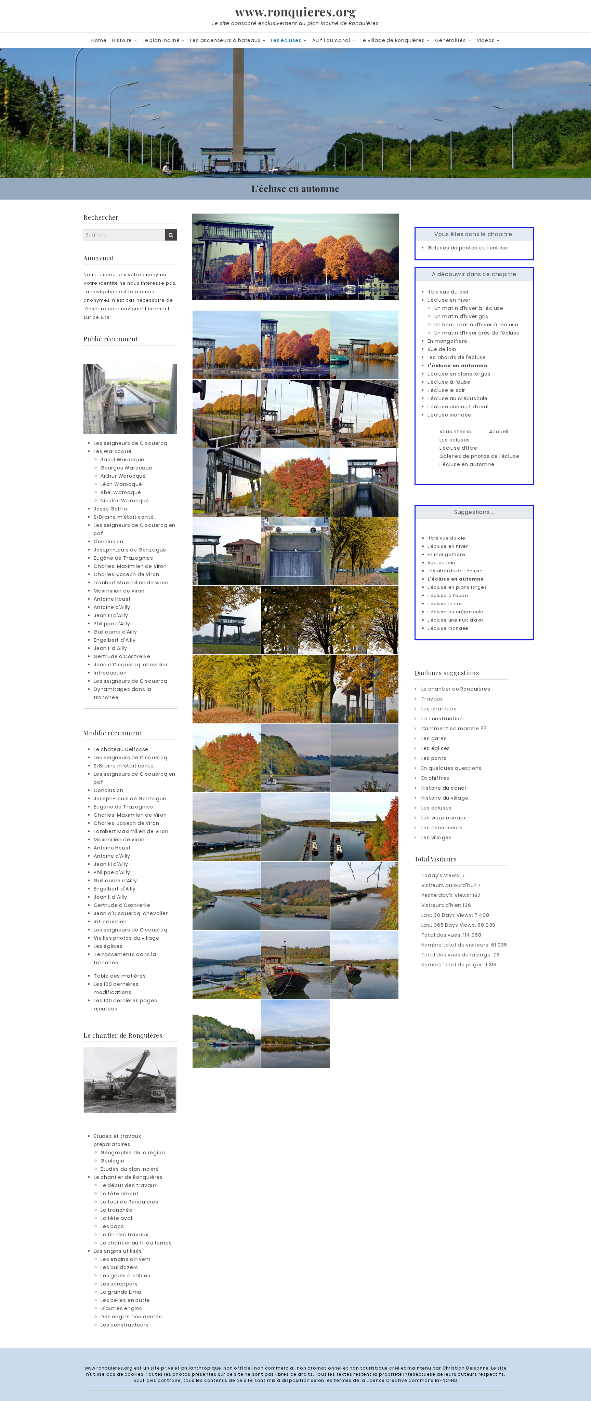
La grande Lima (121, 1292)
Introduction (110, 672)
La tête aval (116, 1218)
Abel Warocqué (121, 492)
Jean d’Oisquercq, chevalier (131, 664)
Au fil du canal (331, 40)
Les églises (108, 946)
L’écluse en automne (458, 365)
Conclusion (108, 541)
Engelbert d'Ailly (115, 640)
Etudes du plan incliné (130, 1169)
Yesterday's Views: (447, 895)
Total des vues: (442, 934)
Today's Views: (441, 875)
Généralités (450, 40)
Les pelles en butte (125, 1300)
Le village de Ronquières (392, 40)
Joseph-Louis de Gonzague (130, 549)
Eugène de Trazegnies (123, 558)
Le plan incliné (161, 40)
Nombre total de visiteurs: (456, 944)
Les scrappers (119, 1283)
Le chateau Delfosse (121, 749)
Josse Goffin (110, 508)
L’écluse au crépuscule (458, 398)
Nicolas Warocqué (125, 500)
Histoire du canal (444, 788)
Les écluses (286, 40)
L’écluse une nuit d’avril (458, 406)
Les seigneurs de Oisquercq (131, 443)
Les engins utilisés (118, 1251)
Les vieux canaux (444, 817)
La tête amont (120, 1193)
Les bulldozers (119, 1267)
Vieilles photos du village (126, 938)
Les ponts (434, 758)
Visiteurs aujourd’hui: (449, 885)
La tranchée (117, 1210)
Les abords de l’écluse (457, 357)
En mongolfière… (449, 341)
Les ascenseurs (442, 827)
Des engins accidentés (131, 1316)
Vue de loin (442, 349)
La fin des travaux (124, 1234)
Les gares (434, 738)
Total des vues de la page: (457, 954)
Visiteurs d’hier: (442, 905)
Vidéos (486, 40)
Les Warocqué (113, 451)
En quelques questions (451, 768)
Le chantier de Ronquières (128, 1177)
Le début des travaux (129, 1185)
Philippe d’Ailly (112, 623)
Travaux (432, 698)
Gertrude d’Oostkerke (122, 656)
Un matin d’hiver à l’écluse (469, 308)
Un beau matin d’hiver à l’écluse (476, 324)
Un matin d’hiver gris (461, 316)
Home (99, 40)
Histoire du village (445, 797)
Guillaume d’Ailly (115, 631)
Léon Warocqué (121, 484)
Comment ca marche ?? (454, 728)
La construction (442, 718)
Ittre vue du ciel (448, 291)
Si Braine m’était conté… (125, 517)
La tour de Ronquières (129, 1201)
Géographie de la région (133, 1152)
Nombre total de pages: (453, 964)
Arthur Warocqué (123, 476)
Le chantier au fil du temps (136, 1242)
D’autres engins (121, 1308)
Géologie (112, 1160)
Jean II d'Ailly (110, 648)
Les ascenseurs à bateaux (225, 40)
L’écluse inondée (450, 414)
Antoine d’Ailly (112, 607)
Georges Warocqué (127, 467)
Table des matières (120, 975)
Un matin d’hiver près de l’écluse (477, 332)
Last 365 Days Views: (449, 925)
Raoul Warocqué (122, 459)
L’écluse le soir (446, 390)
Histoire (122, 40)
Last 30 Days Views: (448, 915)
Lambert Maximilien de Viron (131, 582)
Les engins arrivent (126, 1259)
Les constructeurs (125, 1324)
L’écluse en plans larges (459, 373)
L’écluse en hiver (449, 300)
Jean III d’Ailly (111, 615)
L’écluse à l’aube (449, 382)
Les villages (436, 837)
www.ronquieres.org (295, 11)
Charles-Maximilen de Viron (130, 566)
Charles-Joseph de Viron (126, 574)
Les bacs (112, 1226)
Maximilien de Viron (119, 590)
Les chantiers (439, 708)
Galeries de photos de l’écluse (468, 247)
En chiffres (435, 778)
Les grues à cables (125, 1275)
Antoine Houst (112, 599)
